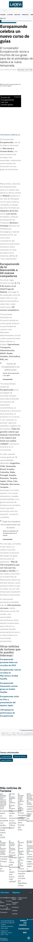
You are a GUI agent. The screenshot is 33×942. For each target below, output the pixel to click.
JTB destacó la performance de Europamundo (7, 712)
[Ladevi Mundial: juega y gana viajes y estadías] (30, 847)
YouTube (14, 914)
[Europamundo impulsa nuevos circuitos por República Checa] (21, 854)
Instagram (15, 907)
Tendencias (10, 898)
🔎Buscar (8, 908)
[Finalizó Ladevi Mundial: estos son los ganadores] (30, 799)
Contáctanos (23, 928)
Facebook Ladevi (15, 903)
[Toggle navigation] (4, 11)
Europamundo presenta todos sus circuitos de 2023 (9, 662)
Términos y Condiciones (4, 939)
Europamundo (6, 756)
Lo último (10, 14)
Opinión (8, 904)
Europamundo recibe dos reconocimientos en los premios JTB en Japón (16, 819)
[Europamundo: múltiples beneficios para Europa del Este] (21, 803)
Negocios (17, 14)
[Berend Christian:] (12, 846)
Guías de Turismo (20, 756)
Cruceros (9, 901)
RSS (24, 932)
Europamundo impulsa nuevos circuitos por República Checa (24, 878)
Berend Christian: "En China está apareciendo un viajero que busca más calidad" (14, 868)
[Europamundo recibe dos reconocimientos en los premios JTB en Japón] (12, 801)
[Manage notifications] (28, 938)
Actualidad (3, 898)
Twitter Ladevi (14, 898)
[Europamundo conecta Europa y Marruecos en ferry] (3, 847)
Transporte (3, 912)
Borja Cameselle (12, 135)
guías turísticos (6, 760)
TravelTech (25, 14)
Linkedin (14, 910)
